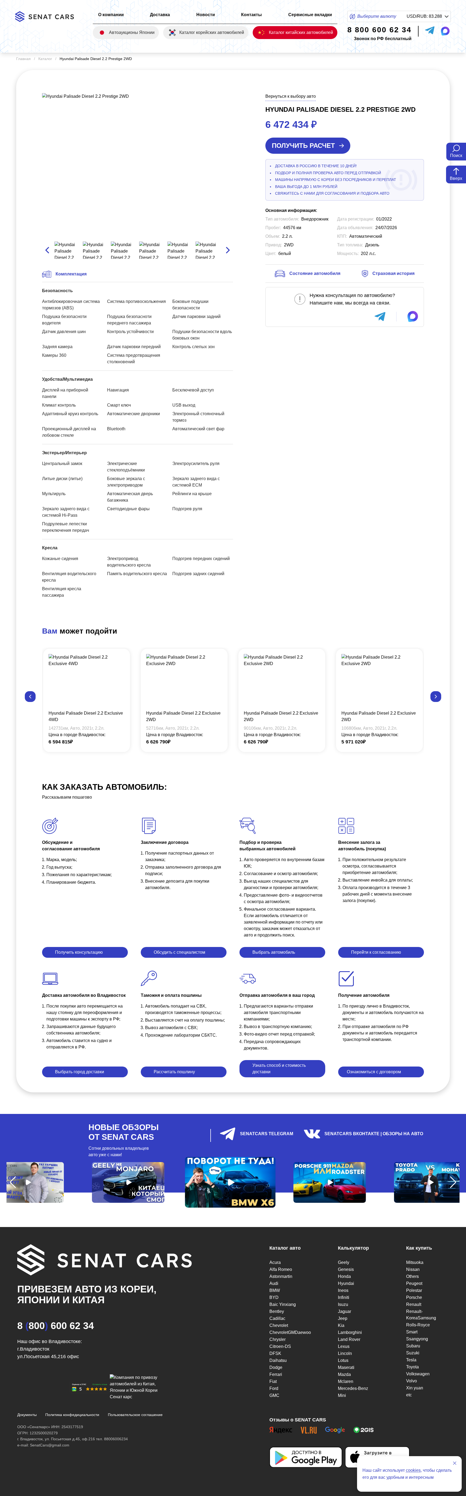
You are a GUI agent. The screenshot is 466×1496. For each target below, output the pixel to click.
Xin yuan (414, 1388)
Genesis (346, 1269)
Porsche (414, 1297)
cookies (413, 1470)
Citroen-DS (280, 1346)
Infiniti (343, 1297)
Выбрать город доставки (79, 1071)
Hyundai (346, 1283)
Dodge (275, 1367)
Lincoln (345, 1353)
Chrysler (277, 1339)
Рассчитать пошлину (174, 1071)
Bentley (276, 1311)
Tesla (411, 1360)
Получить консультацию (79, 952)
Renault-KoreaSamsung (421, 1314)
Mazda (344, 1374)
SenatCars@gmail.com (49, 1445)
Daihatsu (278, 1360)
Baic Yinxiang (282, 1304)
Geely (343, 1262)
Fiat (273, 1381)
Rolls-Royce (418, 1325)
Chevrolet (278, 1325)
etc (409, 1395)
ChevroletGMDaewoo (290, 1332)
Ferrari (275, 1374)
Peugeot (414, 1283)
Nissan (413, 1269)
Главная (23, 59)
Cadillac (277, 1318)
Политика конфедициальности (72, 1415)
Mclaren (345, 1381)
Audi (273, 1283)
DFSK (275, 1353)
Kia (341, 1325)
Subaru (413, 1346)
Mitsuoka (414, 1262)
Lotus (343, 1360)
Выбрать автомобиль (273, 952)
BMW (274, 1290)
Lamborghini (350, 1332)
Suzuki (412, 1353)
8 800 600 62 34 (55, 1325)
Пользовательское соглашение (135, 1415)
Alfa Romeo (280, 1269)
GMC (274, 1395)
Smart (411, 1332)
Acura (275, 1262)
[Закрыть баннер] (454, 1463)
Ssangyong (417, 1339)
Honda (344, 1276)
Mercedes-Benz (353, 1388)
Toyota (412, 1367)
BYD (274, 1297)
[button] (30, 696)
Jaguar (344, 1311)
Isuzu (343, 1304)
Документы (27, 1415)
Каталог (45, 59)
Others (412, 1276)
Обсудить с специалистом (179, 952)
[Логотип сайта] (49, 16)
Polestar (414, 1290)
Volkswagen (418, 1374)
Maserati (346, 1367)
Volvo (411, 1381)
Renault (413, 1304)
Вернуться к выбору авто (290, 96)
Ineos (343, 1290)
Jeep (342, 1318)
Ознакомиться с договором (374, 1071)
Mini (342, 1395)
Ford (273, 1388)
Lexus (344, 1346)
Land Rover (349, 1339)
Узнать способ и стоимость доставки (279, 1068)
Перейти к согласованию (376, 952)
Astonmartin (280, 1276)
